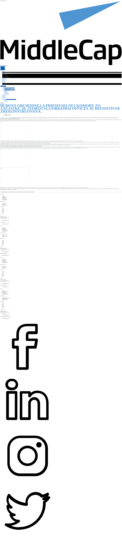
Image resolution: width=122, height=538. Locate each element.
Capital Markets (6, 77)
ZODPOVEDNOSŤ (7, 72)
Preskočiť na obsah (3, 0)
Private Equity (6, 91)
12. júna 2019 (8, 115)
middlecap (9, 114)
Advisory (5, 90)
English (5, 83)
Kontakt (3, 81)
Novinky (3, 97)
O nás (3, 71)
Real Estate (6, 75)
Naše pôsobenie (4, 96)
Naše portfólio (4, 78)
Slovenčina (4, 82)
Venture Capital (6, 76)
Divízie (3, 73)
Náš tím (3, 79)
